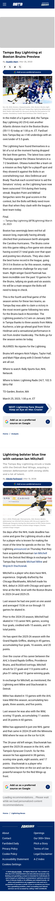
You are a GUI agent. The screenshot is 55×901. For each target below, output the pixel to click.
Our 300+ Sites (42, 838)
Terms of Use (41, 848)
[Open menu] (4, 4)
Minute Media (16, 872)
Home (5, 434)
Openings (39, 833)
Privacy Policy (10, 848)
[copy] (20, 67)
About (5, 833)
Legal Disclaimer (43, 853)
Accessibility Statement (15, 859)
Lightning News (18, 813)
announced (20, 548)
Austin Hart (12, 61)
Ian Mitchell (40, 553)
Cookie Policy (9, 853)
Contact (6, 838)
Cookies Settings (11, 864)
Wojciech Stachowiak (15, 565)
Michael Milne (34, 561)
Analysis (14, 434)
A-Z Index (39, 859)
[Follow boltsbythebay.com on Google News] (48, 422)
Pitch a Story (41, 843)
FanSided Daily (10, 843)
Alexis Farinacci (14, 478)
